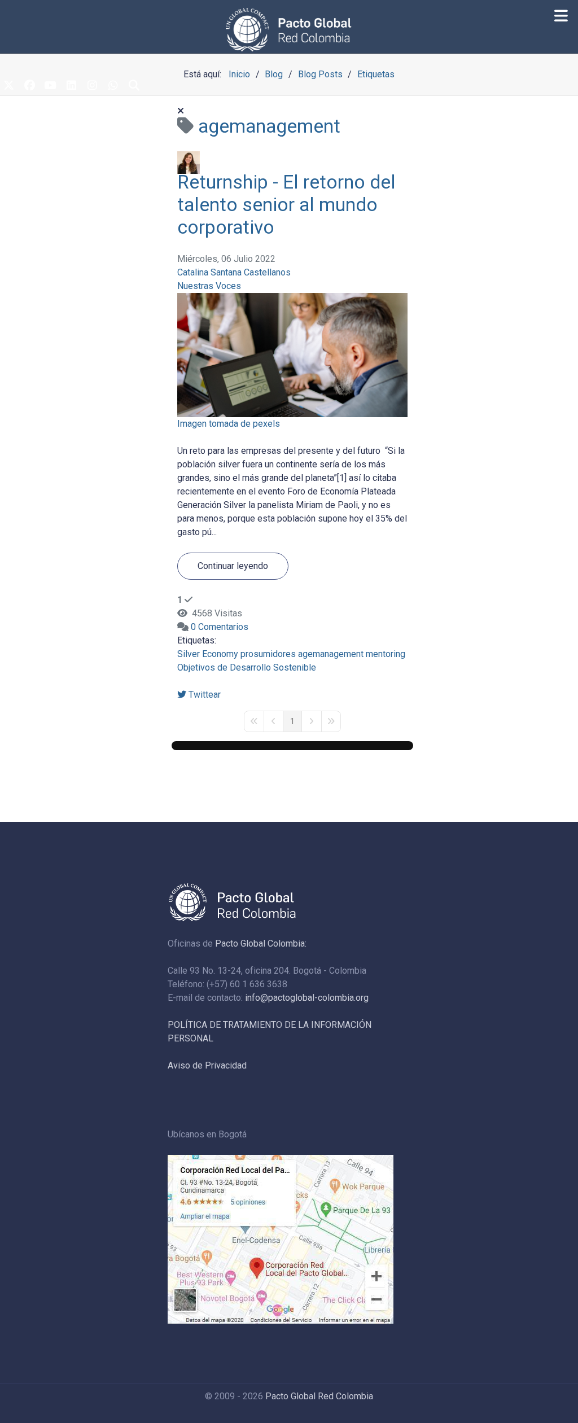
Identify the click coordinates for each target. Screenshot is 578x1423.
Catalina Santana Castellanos (234, 272)
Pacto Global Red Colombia (319, 1396)
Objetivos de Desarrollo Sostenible (246, 667)
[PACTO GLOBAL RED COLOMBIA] (289, 30)
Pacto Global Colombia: (260, 943)
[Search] (133, 86)
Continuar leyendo (233, 566)
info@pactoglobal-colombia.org (307, 997)
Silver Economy (207, 654)
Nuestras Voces (209, 286)
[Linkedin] (71, 86)
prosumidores (268, 654)
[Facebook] (29, 86)
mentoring (385, 654)
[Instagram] (92, 86)
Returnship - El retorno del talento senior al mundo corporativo (286, 204)
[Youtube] (50, 86)
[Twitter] (8, 86)
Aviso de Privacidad (207, 1065)
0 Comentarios (219, 626)
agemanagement (331, 654)
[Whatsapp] (112, 86)
